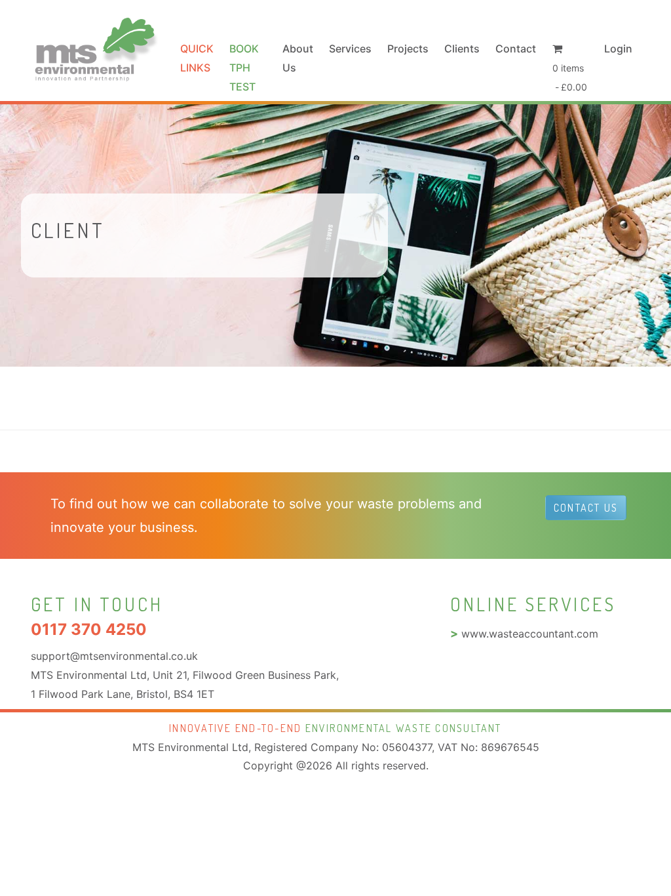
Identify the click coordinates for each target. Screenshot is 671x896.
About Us (297, 58)
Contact (515, 48)
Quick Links (197, 58)
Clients (462, 48)
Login (618, 48)
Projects (408, 48)
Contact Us (586, 507)
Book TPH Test (244, 67)
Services (350, 48)
